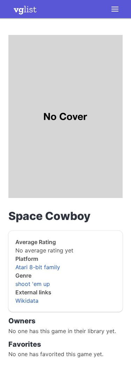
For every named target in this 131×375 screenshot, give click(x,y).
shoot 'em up (32, 283)
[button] (115, 9)
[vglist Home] (25, 9)
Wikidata (26, 300)
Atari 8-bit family (37, 267)
